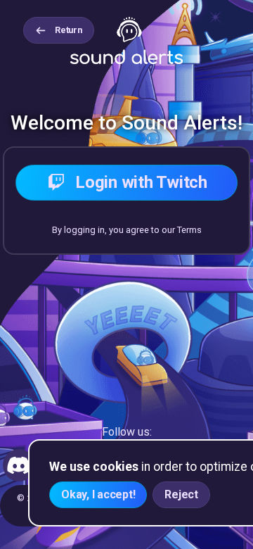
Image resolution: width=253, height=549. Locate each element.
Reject (181, 494)
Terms (189, 230)
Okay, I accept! (98, 494)
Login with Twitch (141, 182)
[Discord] (19, 465)
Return (68, 30)
